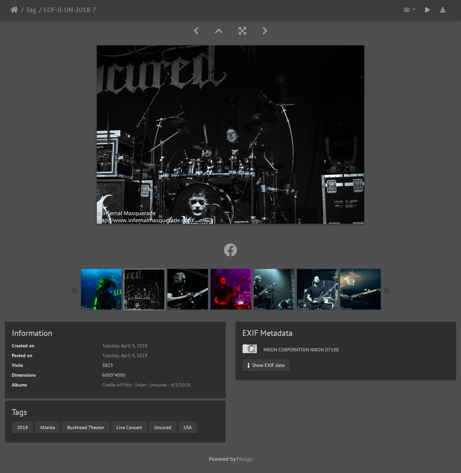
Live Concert (129, 427)
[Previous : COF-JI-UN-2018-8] (196, 30)
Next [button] (386, 291)
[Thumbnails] (219, 30)
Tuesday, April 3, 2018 (124, 346)
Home (14, 10)
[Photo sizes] (409, 10)
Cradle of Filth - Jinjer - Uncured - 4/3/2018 (146, 385)
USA (188, 427)
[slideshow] (427, 10)
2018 (22, 427)
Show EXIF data (267, 365)
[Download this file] (443, 10)
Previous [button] (74, 291)
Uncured (162, 427)
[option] (101, 289)
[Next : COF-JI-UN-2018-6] (265, 30)
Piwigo (244, 458)
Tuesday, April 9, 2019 (124, 355)
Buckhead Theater (85, 427)
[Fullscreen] (242, 30)
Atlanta (47, 427)
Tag (31, 9)
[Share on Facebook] (230, 250)
